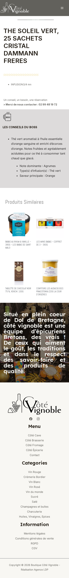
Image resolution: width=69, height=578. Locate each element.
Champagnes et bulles (34, 506)
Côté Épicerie (34, 450)
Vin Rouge (34, 472)
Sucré (34, 496)
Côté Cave (34, 435)
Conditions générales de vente (34, 538)
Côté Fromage (35, 445)
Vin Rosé (34, 487)
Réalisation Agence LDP (34, 569)
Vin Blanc (34, 482)
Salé (34, 501)
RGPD (34, 543)
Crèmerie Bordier (34, 477)
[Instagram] (38, 418)
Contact (34, 455)
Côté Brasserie (34, 440)
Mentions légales (34, 533)
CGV (34, 548)
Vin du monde (34, 492)
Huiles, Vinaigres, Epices (34, 516)
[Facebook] (30, 418)
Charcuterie (34, 511)
